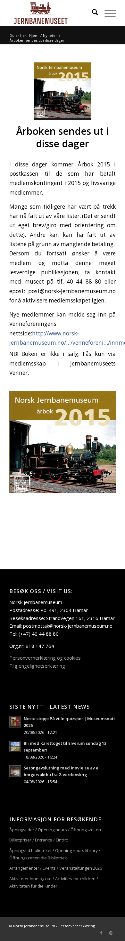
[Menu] (107, 13)
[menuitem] (92, 13)
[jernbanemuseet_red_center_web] (51, 13)
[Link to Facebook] (101, 933)
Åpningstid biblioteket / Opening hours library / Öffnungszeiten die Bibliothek (54, 854)
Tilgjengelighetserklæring (37, 666)
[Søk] (92, 13)
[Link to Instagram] (111, 933)
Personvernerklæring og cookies (45, 658)
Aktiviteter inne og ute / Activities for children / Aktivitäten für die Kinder (53, 882)
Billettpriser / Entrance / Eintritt (38, 840)
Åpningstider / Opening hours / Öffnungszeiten (55, 829)
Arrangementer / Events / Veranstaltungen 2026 (55, 868)
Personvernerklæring (76, 925)
